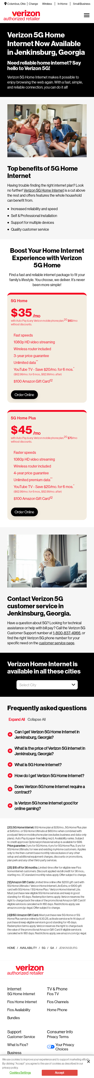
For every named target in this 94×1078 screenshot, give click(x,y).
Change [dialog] (33, 3)
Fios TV (53, 994)
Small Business (81, 3)
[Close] (89, 1062)
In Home (62, 3)
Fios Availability (18, 1010)
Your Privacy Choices (64, 1046)
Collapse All (37, 719)
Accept (59, 1072)
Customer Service (21, 1036)
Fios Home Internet (22, 1002)
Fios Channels (58, 1002)
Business (14, 1052)
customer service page (56, 643)
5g (43, 948)
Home (11, 948)
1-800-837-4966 (67, 633)
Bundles (13, 1017)
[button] (73, 684)
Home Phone (57, 1010)
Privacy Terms (58, 1036)
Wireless (47, 3)
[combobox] (42, 684)
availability (28, 948)
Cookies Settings (20, 1072)
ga (52, 948)
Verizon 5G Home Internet (44, 190)
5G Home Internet (21, 994)
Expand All (17, 719)
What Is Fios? (17, 1044)
